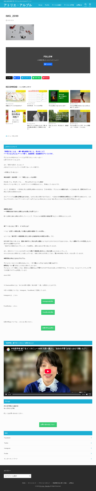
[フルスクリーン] (90, 394)
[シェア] (16, 77)
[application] (48, 371)
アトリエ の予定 (69, 5)
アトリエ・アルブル (18, 5)
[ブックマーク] (26, 77)
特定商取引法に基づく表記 (60, 483)
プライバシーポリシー (44, 483)
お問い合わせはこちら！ (48, 424)
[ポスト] (9, 77)
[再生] (6, 394)
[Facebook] (48, 64)
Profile (47, 5)
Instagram (7, 448)
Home (40, 5)
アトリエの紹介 (56, 5)
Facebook (7, 438)
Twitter (6, 443)
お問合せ (79, 5)
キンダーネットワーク (11, 458)
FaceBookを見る (48, 312)
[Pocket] (46, 77)
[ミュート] (87, 394)
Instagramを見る (48, 301)
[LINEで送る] (36, 77)
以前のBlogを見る (48, 328)
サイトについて (32, 483)
